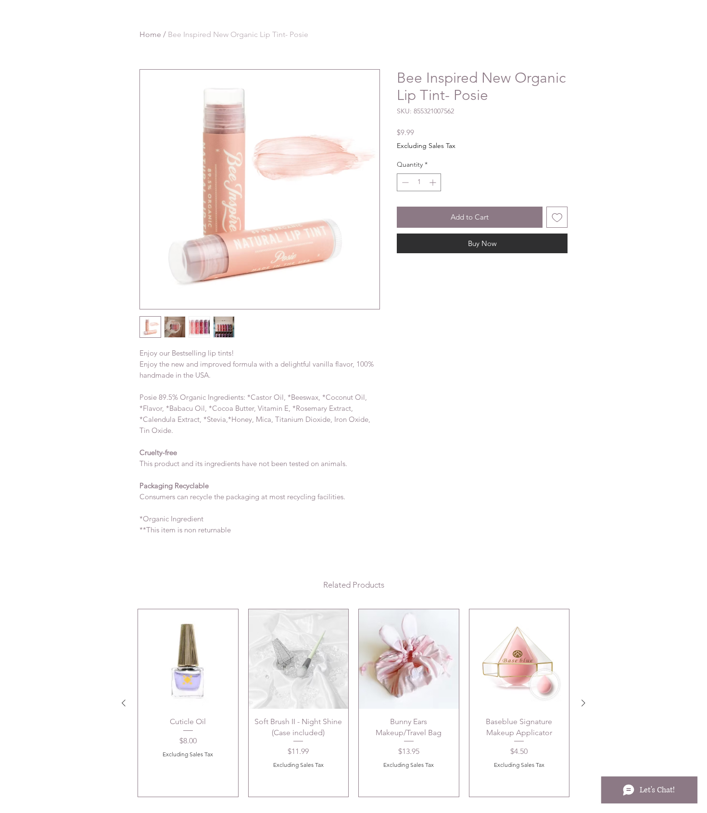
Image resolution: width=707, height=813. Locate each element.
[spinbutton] (419, 182)
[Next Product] (583, 703)
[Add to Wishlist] (557, 217)
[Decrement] (404, 182)
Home (150, 34)
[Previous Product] (123, 703)
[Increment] (434, 182)
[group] (353, 703)
